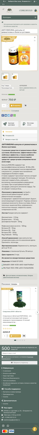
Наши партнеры (8, 376)
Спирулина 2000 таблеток (12, 311)
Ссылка (5, 397)
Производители (8, 394)
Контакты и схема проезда (12, 392)
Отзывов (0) (10, 135)
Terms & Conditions (9, 380)
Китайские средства (11, 26)
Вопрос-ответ (12, 139)
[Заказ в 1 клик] (25, 105)
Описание (9, 132)
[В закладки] (34, 37)
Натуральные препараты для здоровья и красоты (20, 24)
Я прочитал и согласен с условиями (17, 358)
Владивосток (26, 1)
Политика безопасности (11, 378)
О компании (7, 371)
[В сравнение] (34, 40)
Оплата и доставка (9, 373)
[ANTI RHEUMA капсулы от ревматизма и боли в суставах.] (19, 53)
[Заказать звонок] (34, 429)
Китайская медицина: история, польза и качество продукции (19, 384)
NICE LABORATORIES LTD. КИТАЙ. (28, 89)
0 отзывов (15, 111)
